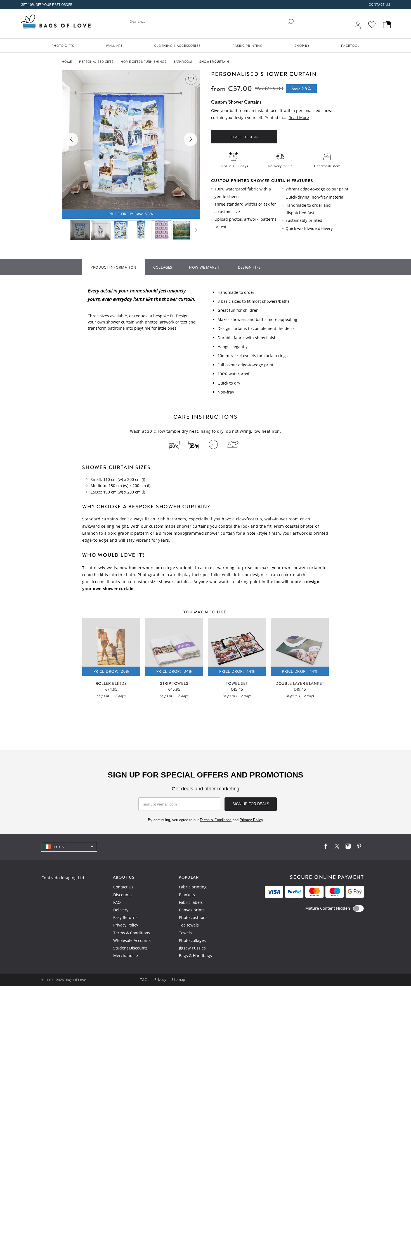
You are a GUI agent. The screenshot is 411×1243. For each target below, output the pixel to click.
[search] (291, 21)
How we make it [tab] (205, 267)
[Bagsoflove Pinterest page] (359, 847)
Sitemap (178, 979)
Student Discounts (130, 948)
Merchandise (125, 955)
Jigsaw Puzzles (192, 948)
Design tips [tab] (249, 267)
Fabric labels (191, 902)
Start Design (244, 137)
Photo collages (192, 940)
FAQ (117, 902)
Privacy (160, 979)
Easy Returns (125, 917)
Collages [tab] (162, 267)
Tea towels (189, 925)
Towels (185, 932)
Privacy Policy (125, 925)
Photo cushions (193, 917)
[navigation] (69, 847)
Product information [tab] (113, 267)
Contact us (380, 4)
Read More (299, 117)
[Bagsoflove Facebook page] (326, 847)
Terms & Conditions (131, 932)
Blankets (187, 894)
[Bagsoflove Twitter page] (337, 847)
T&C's (145, 979)
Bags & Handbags (195, 955)
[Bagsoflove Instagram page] (348, 847)
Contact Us (123, 887)
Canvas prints (192, 910)
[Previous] (71, 139)
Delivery (120, 910)
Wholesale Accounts (132, 940)
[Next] (190, 139)
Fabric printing (193, 887)
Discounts (122, 894)
